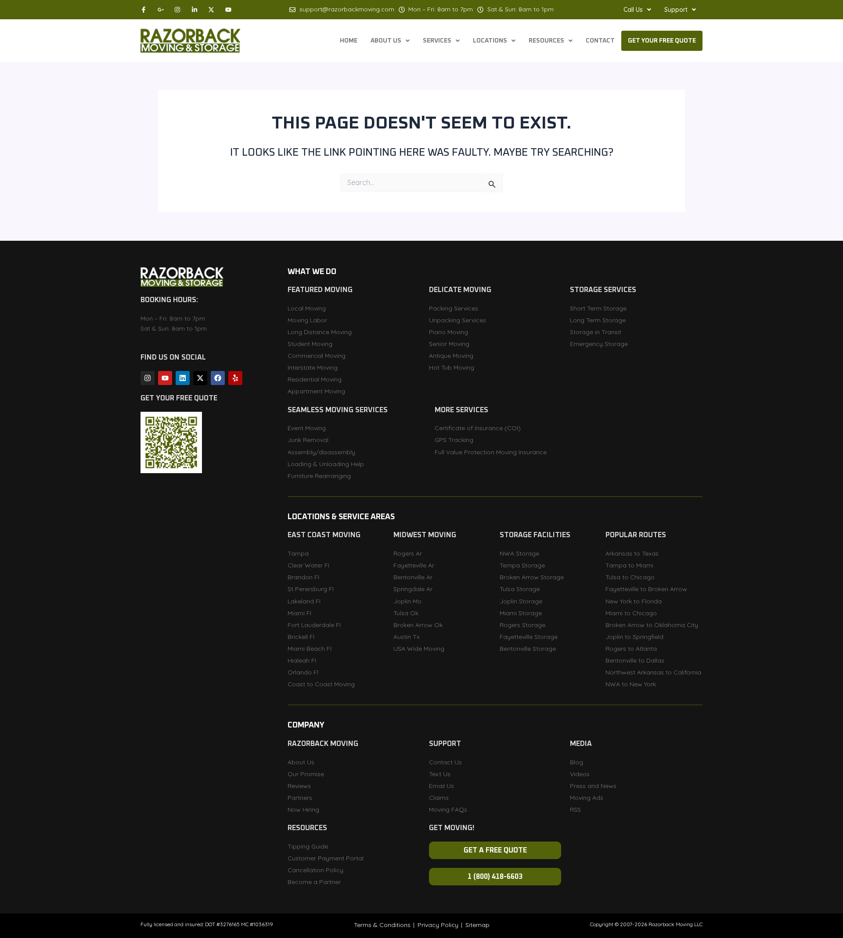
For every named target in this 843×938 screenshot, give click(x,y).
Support (676, 10)
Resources (546, 41)
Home (348, 41)
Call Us (633, 10)
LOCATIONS (490, 41)
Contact (600, 41)
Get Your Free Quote (662, 41)
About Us (386, 41)
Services (437, 41)
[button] (637, 9)
